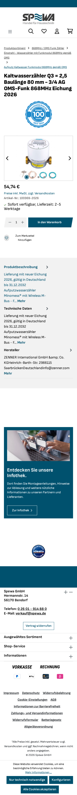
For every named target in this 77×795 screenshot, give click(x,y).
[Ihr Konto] (57, 31)
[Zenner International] (38, 114)
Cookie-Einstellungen (32, 700)
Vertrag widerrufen (39, 626)
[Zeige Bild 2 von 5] (32, 177)
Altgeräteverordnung (38, 727)
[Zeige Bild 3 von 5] (38, 177)
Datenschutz (31, 693)
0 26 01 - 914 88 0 (32, 609)
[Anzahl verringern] (10, 222)
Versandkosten (13, 746)
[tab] (26, 284)
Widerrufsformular (25, 720)
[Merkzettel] (44, 31)
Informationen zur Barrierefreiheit (37, 706)
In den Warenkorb (50, 222)
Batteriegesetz (51, 720)
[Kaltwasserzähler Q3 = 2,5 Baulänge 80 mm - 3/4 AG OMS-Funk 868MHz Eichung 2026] (38, 158)
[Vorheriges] (7, 158)
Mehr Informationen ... (38, 772)
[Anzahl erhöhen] (23, 222)
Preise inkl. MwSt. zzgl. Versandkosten (29, 193)
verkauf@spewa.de (31, 613)
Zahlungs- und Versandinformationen (37, 713)
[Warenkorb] (68, 31)
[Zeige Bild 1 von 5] (26, 177)
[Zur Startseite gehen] (38, 19)
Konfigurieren (61, 780)
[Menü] (10, 31)
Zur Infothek (20, 510)
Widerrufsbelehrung (56, 693)
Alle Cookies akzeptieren (39, 789)
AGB (53, 700)
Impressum (11, 693)
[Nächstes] (70, 158)
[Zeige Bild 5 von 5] (50, 177)
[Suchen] (31, 31)
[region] (38, 158)
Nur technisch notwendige (27, 780)
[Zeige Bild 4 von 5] (44, 177)
